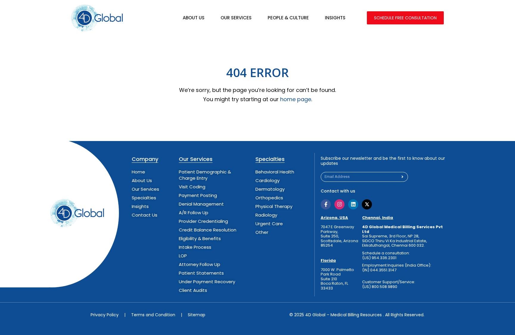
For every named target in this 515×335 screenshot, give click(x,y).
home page (295, 99)
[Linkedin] (353, 204)
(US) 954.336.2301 (379, 258)
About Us (193, 18)
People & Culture (288, 18)
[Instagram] (339, 204)
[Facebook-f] (326, 204)
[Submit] (402, 177)
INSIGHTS (335, 18)
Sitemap (196, 315)
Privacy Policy (105, 315)
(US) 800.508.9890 (379, 286)
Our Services (236, 18)
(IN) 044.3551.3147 (379, 270)
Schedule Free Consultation (405, 18)
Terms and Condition (153, 315)
